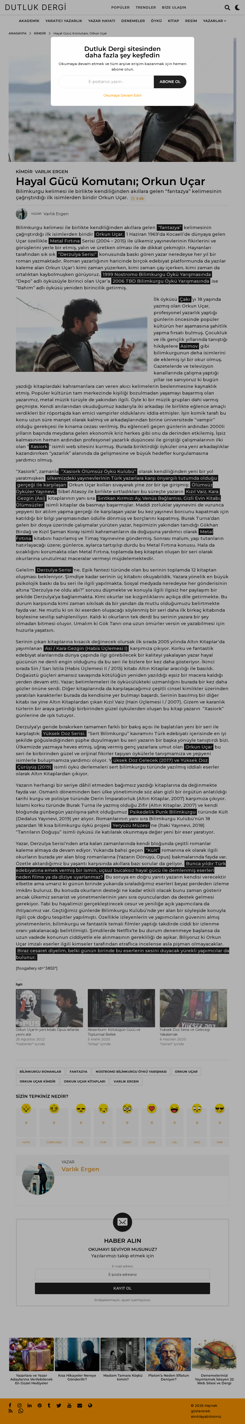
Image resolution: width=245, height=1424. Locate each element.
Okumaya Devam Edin (122, 95)
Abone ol (170, 81)
